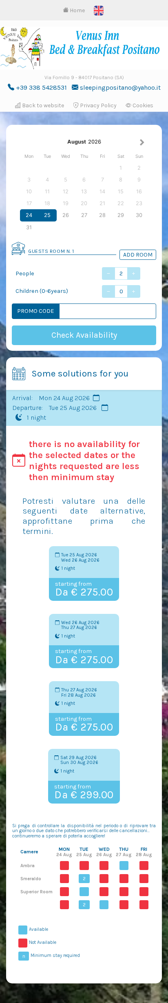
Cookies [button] (142, 105)
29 (120, 215)
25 (47, 215)
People (24, 273)
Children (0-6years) (41, 291)
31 (29, 227)
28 (102, 215)
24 (29, 215)
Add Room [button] (138, 254)
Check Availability (84, 335)
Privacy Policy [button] (98, 105)
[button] (98, 10)
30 (139, 215)
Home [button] (77, 10)
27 (84, 215)
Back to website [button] (42, 105)
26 (65, 215)
